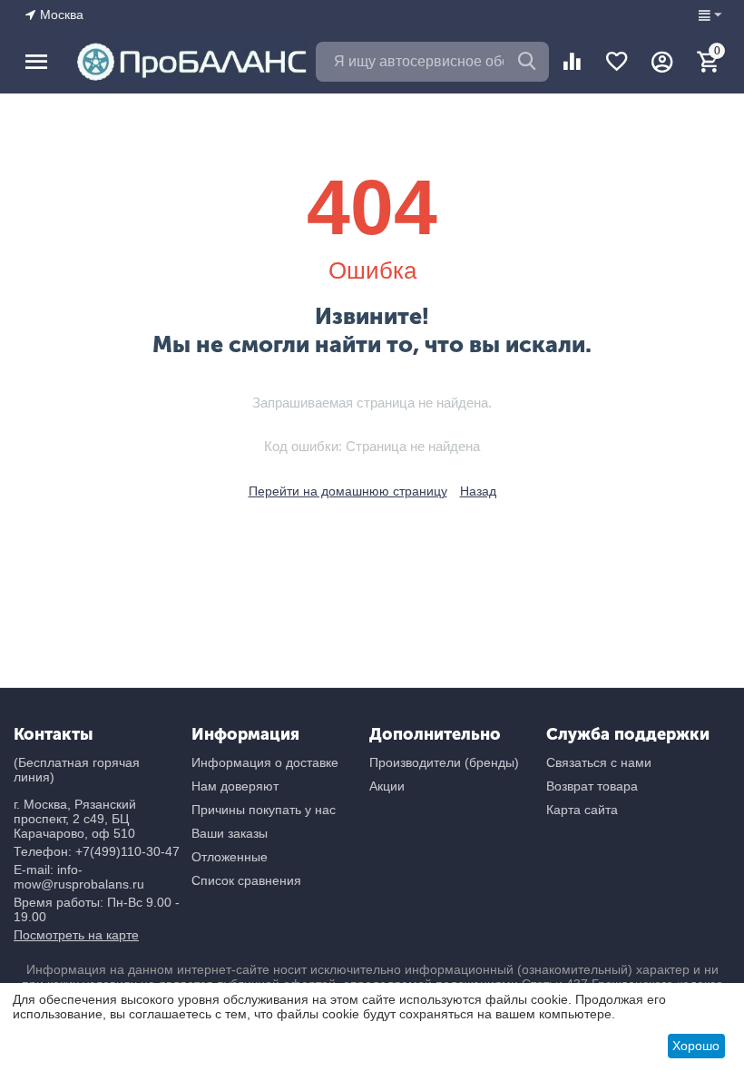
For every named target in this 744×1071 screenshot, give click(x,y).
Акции (387, 786)
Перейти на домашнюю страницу (348, 491)
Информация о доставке (264, 762)
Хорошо (696, 1045)
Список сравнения (246, 880)
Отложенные (229, 857)
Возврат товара (592, 786)
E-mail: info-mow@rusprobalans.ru (79, 876)
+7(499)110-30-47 (127, 851)
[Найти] (529, 62)
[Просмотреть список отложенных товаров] (617, 61)
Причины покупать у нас (263, 809)
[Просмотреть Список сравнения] (571, 61)
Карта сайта (582, 809)
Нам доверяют (235, 786)
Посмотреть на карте (76, 935)
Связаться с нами (598, 762)
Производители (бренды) (444, 762)
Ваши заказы (229, 833)
